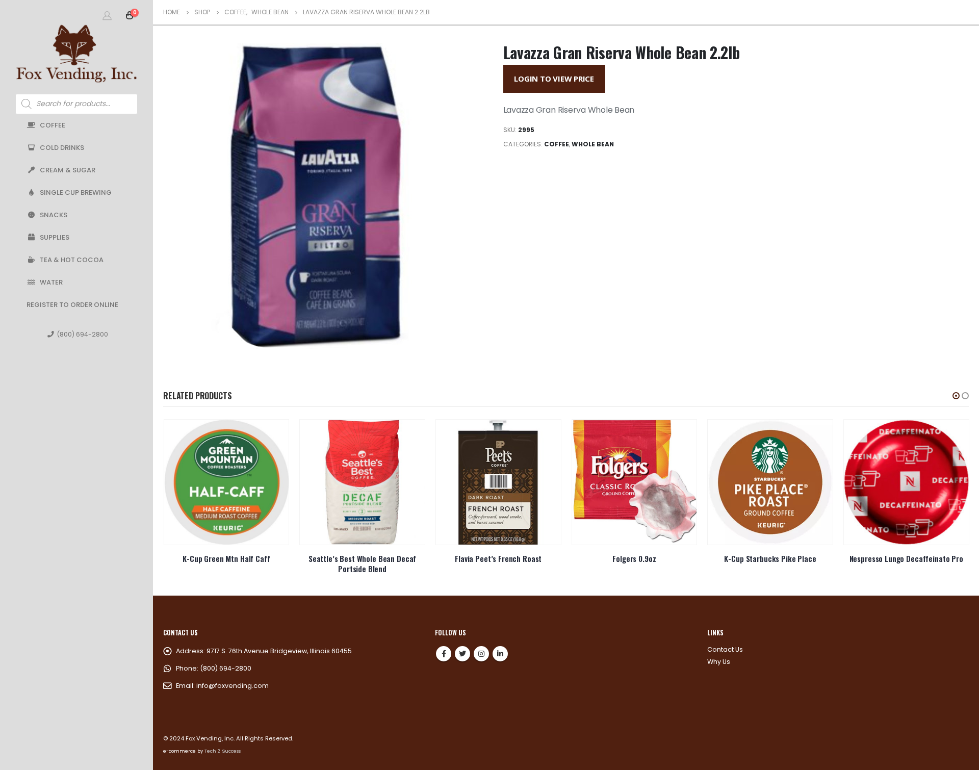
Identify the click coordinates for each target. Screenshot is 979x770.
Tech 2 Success (222, 751)
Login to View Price (554, 78)
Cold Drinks (62, 147)
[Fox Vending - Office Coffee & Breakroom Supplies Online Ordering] (76, 53)
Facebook (443, 653)
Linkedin (500, 653)
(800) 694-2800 (82, 334)
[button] (956, 396)
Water (51, 282)
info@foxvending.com (232, 685)
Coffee (52, 125)
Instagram (481, 653)
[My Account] (107, 15)
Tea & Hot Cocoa (72, 260)
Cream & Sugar (67, 170)
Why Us (718, 661)
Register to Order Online (72, 305)
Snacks (53, 215)
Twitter (462, 653)
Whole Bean (593, 144)
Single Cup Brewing (76, 192)
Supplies (54, 237)
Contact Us (725, 649)
